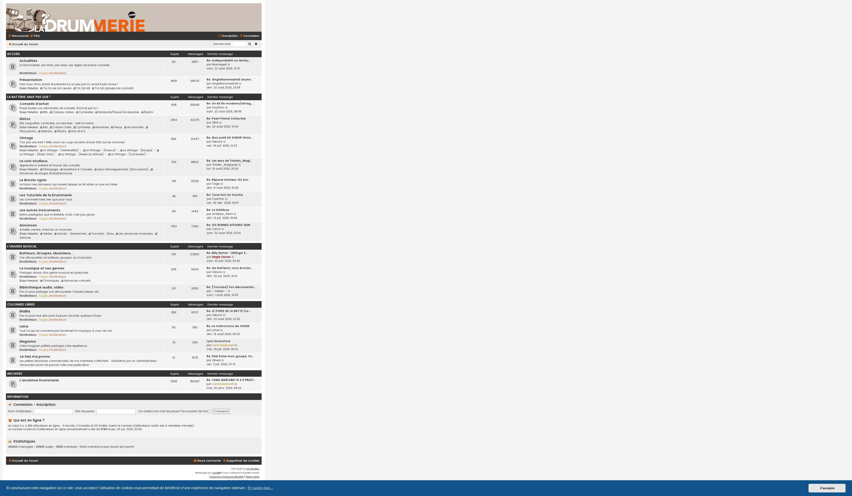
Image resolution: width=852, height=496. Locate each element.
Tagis (216, 184)
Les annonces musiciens (136, 233)
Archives (14, 374)
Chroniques (51, 280)
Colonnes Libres (21, 304)
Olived (216, 360)
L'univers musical (22, 246)
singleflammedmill (225, 83)
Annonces (28, 225)
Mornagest (219, 64)
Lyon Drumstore (218, 341)
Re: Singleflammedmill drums (229, 79)
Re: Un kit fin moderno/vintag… (230, 103)
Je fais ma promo (35, 356)
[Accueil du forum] (128, 17)
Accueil (13, 54)
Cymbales (86, 112)
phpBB (216, 472)
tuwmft (129, 447)
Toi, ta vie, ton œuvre (57, 88)
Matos (25, 119)
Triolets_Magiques (225, 165)
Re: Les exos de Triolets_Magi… (229, 161)
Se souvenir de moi (195, 411)
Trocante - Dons (103, 233)
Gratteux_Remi (222, 214)
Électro (148, 112)
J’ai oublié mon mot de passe (158, 411)
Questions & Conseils (78, 169)
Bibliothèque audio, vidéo (41, 287)
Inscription (45, 404)
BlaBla (25, 311)
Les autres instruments (40, 210)
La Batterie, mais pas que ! (29, 97)
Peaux (118, 127)
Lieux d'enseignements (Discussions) (123, 169)
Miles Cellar (252, 476)
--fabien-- (219, 291)
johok (215, 330)
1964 (215, 122)
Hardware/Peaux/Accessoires (119, 112)
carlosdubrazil (223, 345)
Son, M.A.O (78, 131)
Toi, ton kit (83, 88)
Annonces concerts (77, 280)
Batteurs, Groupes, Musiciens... (46, 253)
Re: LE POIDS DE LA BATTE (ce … (229, 311)
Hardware (102, 127)
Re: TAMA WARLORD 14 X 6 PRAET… (231, 380)
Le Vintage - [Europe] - (139, 150)
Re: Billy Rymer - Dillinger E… (227, 253)
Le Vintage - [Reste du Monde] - (84, 154)
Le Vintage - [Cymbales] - (129, 154)
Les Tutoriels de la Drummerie (46, 195)
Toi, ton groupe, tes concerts (114, 88)
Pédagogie (51, 169)
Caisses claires (64, 112)
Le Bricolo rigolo (33, 180)
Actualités (28, 61)
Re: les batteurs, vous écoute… (229, 268)
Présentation (31, 80)
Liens (24, 326)
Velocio (217, 272)
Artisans (47, 131)
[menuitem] (34, 36)
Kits (46, 112)
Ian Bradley (252, 469)
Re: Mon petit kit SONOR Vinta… (229, 137)
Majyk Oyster (221, 257)
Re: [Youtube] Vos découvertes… (231, 287)
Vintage (26, 138)
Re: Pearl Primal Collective (226, 118)
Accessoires (135, 127)
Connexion (22, 404)
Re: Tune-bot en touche (225, 195)
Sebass (217, 141)
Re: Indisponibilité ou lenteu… (228, 60)
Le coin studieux (33, 161)
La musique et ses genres (42, 268)
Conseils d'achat (34, 104)
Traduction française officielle (226, 476)
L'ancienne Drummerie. (40, 380)
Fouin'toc (218, 107)
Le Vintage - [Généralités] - (62, 150)
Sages (43, 73)
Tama (216, 229)
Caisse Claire (62, 127)
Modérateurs (57, 73)
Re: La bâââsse (218, 210)
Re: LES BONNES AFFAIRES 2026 (228, 225)
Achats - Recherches (72, 233)
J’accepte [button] (827, 488)
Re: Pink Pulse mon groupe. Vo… (230, 356)
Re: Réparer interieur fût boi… (228, 180)
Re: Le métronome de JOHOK (228, 326)
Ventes (48, 233)
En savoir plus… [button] (261, 488)
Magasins (28, 341)
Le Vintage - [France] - (102, 150)
